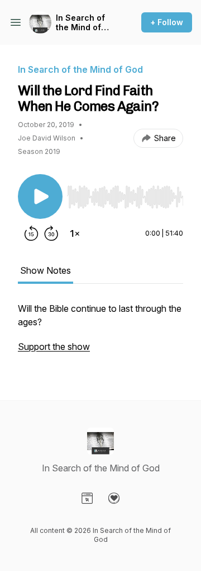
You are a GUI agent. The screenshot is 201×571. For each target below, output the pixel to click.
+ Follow (166, 22)
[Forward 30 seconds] (51, 233)
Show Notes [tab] (45, 270)
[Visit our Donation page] (113, 498)
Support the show (54, 346)
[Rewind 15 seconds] (31, 233)
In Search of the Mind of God (80, 22)
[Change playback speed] (75, 233)
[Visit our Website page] (87, 498)
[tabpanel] (100, 333)
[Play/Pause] (40, 196)
